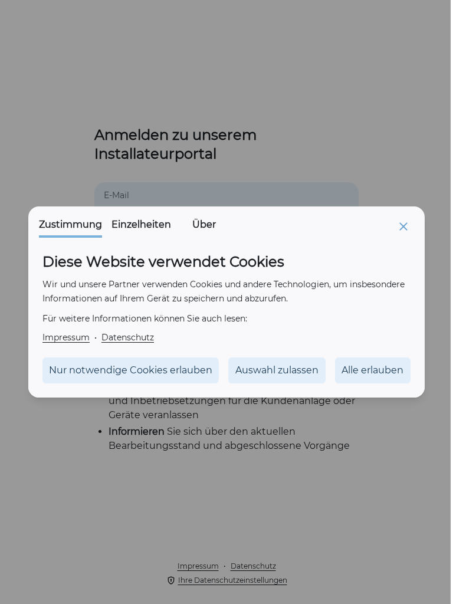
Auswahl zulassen (277, 370)
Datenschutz (127, 337)
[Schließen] (403, 226)
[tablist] (140, 227)
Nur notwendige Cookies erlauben (130, 370)
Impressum (66, 337)
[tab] (70, 228)
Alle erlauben (372, 370)
